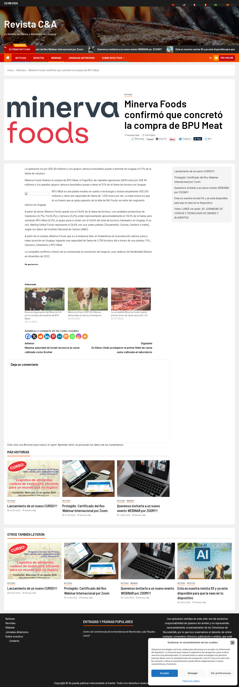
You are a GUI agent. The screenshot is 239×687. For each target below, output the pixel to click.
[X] (34, 336)
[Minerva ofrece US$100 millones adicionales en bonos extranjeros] (88, 299)
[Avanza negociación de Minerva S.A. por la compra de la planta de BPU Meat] (45, 299)
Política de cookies (191, 681)
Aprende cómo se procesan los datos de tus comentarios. (91, 444)
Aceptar (164, 673)
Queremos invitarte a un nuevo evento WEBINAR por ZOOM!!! (104, 49)
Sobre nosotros (112, 58)
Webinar (56, 58)
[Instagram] (78, 336)
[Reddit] (40, 336)
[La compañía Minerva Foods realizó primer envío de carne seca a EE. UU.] (131, 299)
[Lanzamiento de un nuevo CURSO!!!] (33, 478)
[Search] (211, 58)
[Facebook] (28, 336)
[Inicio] (8, 58)
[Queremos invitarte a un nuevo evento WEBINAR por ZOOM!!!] (143, 478)
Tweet (149, 139)
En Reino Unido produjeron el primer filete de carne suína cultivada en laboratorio (122, 348)
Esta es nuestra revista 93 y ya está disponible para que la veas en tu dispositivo (193, 49)
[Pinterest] (53, 336)
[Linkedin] (47, 336)
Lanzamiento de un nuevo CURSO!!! (32, 506)
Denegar (193, 673)
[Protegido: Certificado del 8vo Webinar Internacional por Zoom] (88, 478)
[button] (232, 642)
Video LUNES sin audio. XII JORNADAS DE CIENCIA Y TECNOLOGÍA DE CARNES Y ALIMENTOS (198, 213)
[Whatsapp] (72, 336)
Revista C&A (30, 24)
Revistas (38, 58)
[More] (85, 336)
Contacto (14, 640)
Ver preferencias (221, 673)
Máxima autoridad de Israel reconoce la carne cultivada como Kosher (52, 348)
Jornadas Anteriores (81, 58)
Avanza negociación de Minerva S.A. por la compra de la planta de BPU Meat (43, 315)
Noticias (20, 58)
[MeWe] (59, 336)
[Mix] (66, 336)
